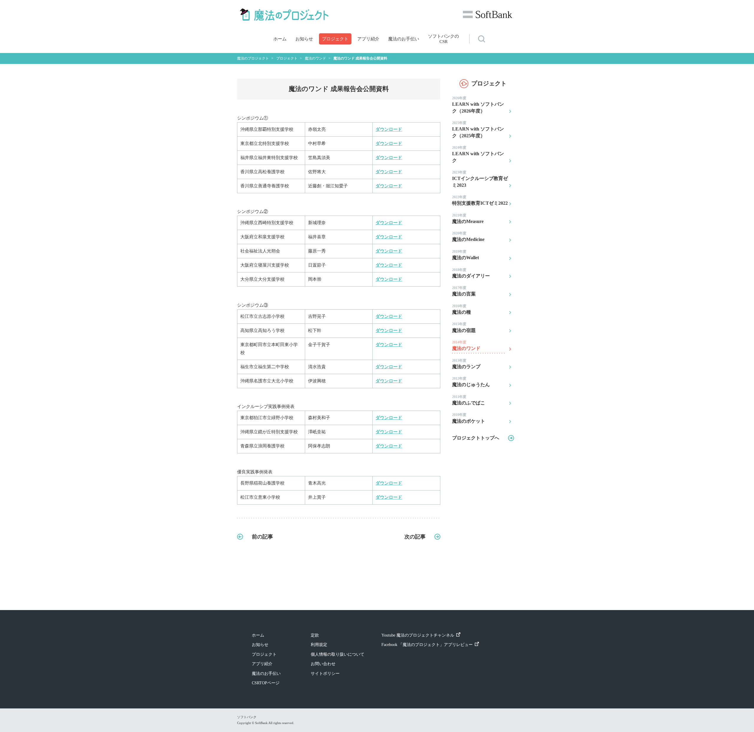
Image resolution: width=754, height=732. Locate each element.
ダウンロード (389, 129)
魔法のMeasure (468, 218)
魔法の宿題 (464, 327)
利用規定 (319, 644)
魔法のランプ (466, 363)
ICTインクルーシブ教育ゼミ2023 (480, 179)
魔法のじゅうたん (471, 381)
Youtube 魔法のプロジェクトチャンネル (417, 635)
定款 (315, 635)
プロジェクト (335, 39)
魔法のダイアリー (471, 273)
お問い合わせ (323, 664)
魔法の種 (461, 309)
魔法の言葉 (464, 291)
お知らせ (304, 39)
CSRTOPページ (266, 683)
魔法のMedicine (468, 236)
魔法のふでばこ (468, 400)
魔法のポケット (468, 418)
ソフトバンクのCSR (443, 39)
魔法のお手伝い (403, 39)
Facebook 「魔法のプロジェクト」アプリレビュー (427, 644)
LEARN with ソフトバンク (478, 154)
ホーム (280, 39)
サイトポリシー (325, 673)
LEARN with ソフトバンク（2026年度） (478, 104)
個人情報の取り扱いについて (337, 654)
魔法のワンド (466, 345)
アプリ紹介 (368, 39)
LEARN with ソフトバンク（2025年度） (478, 129)
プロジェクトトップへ (475, 437)
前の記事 (262, 537)
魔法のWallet (465, 254)
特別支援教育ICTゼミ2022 (480, 200)
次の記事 (415, 537)
